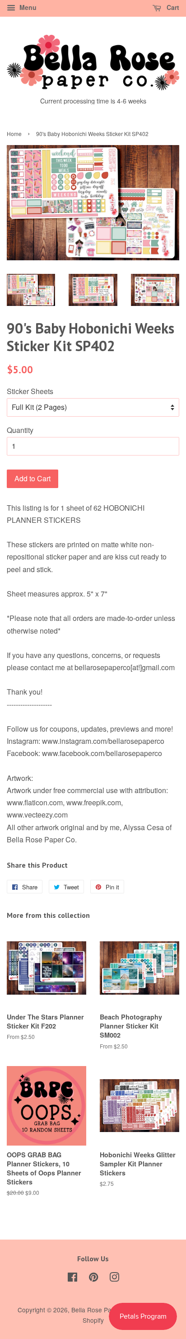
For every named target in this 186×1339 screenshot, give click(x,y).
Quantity (20, 430)
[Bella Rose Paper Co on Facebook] (72, 1278)
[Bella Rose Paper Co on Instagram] (114, 1278)
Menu (27, 7)
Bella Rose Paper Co (101, 1309)
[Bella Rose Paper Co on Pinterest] (93, 1278)
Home (14, 133)
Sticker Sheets (30, 391)
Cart (172, 7)
